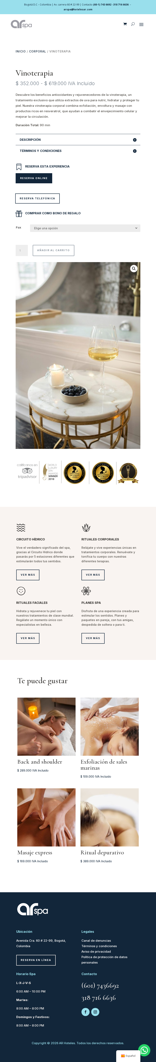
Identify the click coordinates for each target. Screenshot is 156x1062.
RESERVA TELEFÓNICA (37, 198)
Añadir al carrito (53, 250)
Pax (18, 227)
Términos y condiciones (99, 946)
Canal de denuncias (96, 940)
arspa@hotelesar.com (78, 9)
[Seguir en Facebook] (85, 1012)
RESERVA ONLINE (34, 178)
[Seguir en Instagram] (95, 1012)
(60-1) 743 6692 (102, 4)
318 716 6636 (121, 4)
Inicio (21, 51)
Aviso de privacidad (96, 951)
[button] (134, 268)
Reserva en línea (36, 960)
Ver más (28, 574)
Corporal (37, 51)
